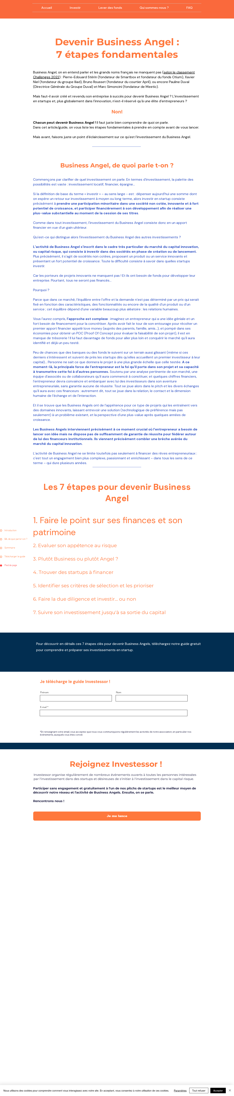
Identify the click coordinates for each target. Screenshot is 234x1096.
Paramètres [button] (180, 1090)
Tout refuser (198, 1090)
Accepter (218, 1090)
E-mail (43, 707)
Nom (118, 692)
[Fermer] (230, 1090)
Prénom (44, 692)
